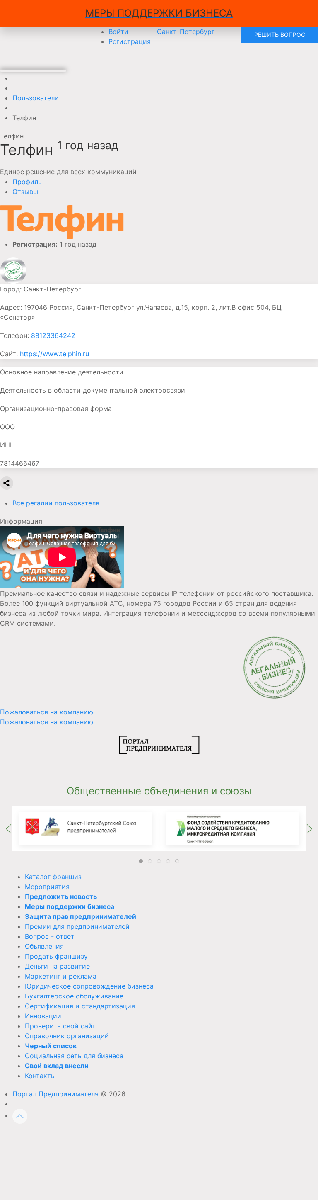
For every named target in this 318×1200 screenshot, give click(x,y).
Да (64, 1137)
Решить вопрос (279, 34)
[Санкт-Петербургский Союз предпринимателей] (85, 828)
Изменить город (123, 1137)
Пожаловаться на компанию (46, 722)
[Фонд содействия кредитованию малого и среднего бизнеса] (232, 828)
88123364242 (53, 335)
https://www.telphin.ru (54, 354)
